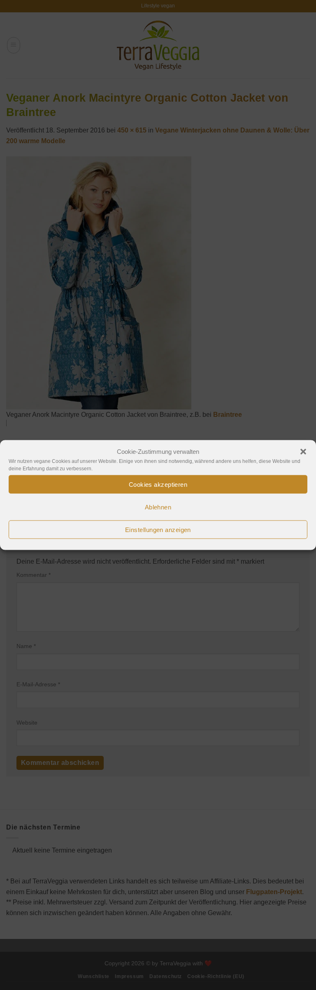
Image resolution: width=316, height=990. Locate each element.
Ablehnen (158, 506)
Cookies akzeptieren (158, 484)
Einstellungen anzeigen (158, 529)
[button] (303, 452)
